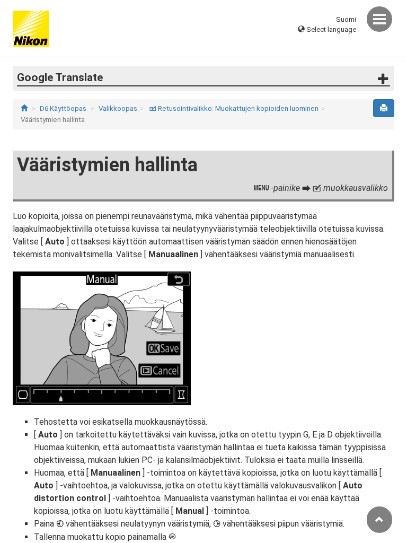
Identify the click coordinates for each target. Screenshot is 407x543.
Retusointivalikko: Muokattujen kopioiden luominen (233, 108)
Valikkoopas (118, 108)
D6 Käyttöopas (63, 108)
